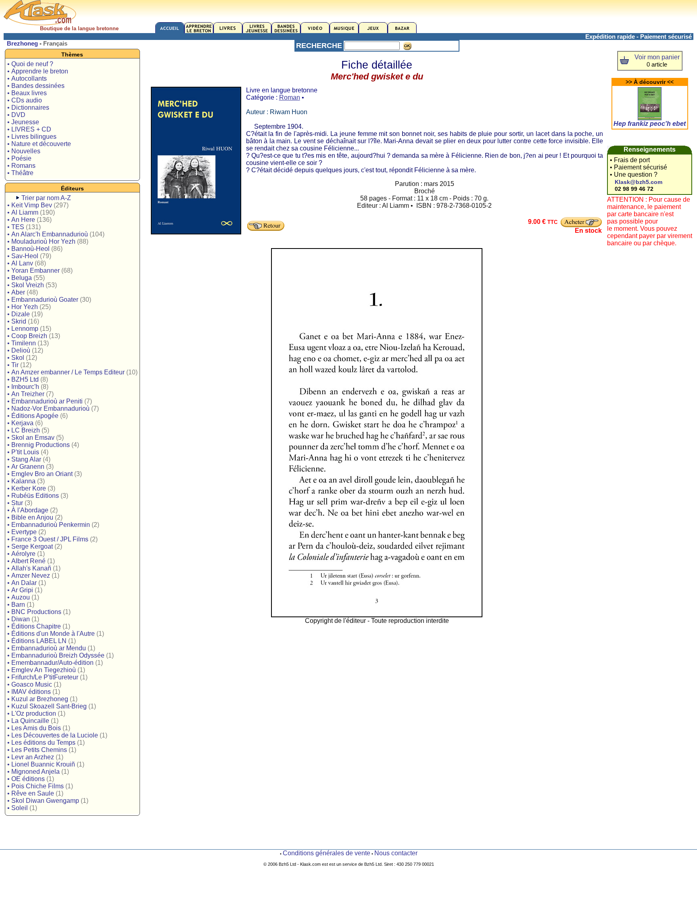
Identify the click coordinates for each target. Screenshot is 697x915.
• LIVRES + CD (29, 129)
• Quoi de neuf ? (30, 64)
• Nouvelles (23, 151)
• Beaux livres (27, 93)
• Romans (21, 165)
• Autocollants (27, 78)
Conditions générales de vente (326, 853)
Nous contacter (395, 853)
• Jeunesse (23, 122)
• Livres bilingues (31, 136)
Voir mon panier (657, 57)
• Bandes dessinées (36, 85)
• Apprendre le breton (37, 71)
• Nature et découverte (39, 143)
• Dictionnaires (28, 107)
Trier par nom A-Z (46, 197)
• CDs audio (24, 100)
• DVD (16, 114)
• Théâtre (20, 172)
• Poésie (19, 158)
